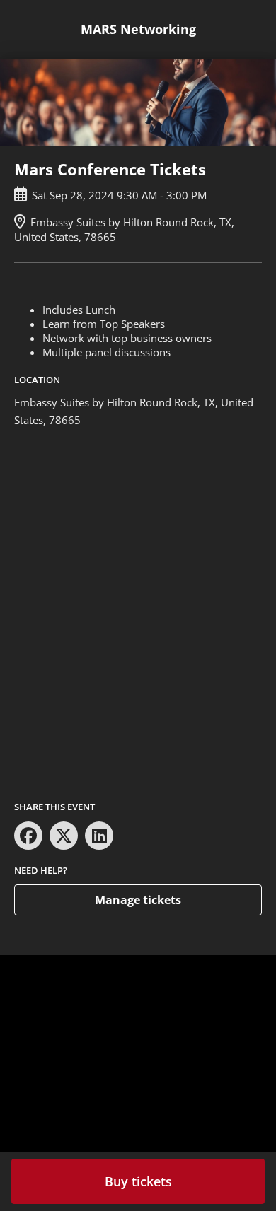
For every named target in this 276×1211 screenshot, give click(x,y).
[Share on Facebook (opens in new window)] (28, 835)
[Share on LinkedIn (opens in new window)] (99, 835)
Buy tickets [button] (138, 1181)
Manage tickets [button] (138, 900)
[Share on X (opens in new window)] (64, 835)
